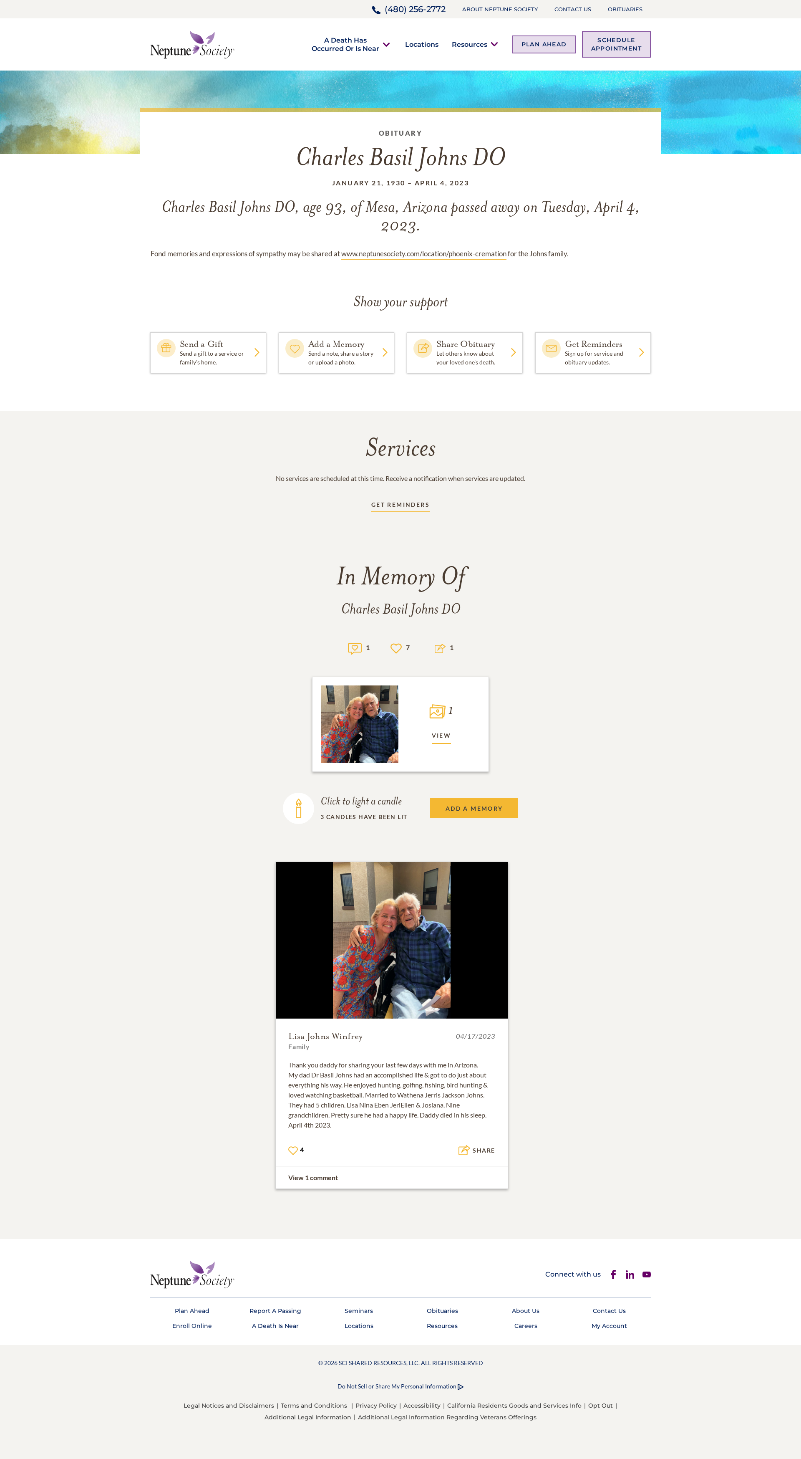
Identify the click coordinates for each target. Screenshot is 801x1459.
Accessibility (422, 1405)
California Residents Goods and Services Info (514, 1405)
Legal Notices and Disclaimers (229, 1405)
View (441, 735)
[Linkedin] (630, 1274)
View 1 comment (313, 1177)
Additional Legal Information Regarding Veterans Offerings (447, 1417)
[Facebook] (613, 1274)
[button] (345, 44)
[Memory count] (355, 648)
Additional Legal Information (307, 1417)
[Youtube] (646, 1274)
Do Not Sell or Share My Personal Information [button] (397, 1386)
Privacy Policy (376, 1405)
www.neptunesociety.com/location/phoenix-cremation (423, 253)
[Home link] (192, 44)
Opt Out (600, 1405)
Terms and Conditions (314, 1405)
